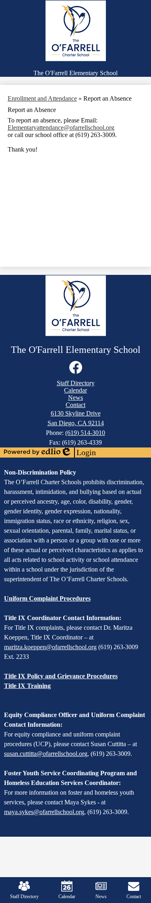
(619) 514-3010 (85, 432)
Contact (133, 896)
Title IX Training (27, 685)
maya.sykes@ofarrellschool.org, (45, 811)
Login (78, 453)
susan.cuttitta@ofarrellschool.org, (46, 753)
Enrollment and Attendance (42, 98)
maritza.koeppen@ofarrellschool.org (50, 646)
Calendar (66, 896)
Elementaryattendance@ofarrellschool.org (61, 127)
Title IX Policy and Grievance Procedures (61, 676)
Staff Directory (24, 896)
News (101, 896)
